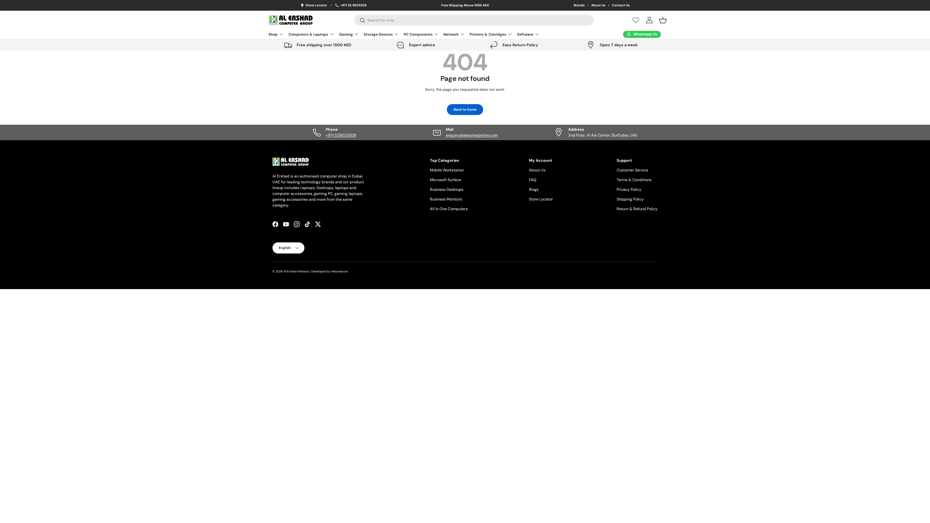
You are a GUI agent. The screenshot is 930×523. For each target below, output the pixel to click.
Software (525, 34)
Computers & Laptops (308, 34)
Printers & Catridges (488, 34)
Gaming (346, 34)
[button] (663, 20)
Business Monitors (446, 199)
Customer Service (632, 170)
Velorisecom (339, 271)
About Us (598, 5)
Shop (273, 34)
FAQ (532, 179)
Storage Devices (378, 34)
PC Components (418, 34)
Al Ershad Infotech (296, 271)
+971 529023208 (341, 135)
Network (451, 34)
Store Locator (541, 199)
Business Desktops (446, 189)
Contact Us (621, 5)
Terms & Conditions (634, 179)
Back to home (465, 109)
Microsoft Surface (445, 179)
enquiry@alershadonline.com (472, 135)
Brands (579, 5)
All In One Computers (449, 208)
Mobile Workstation (447, 170)
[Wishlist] (636, 20)
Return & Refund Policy (637, 208)
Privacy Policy (629, 189)
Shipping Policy (630, 199)
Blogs (534, 189)
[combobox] (474, 20)
